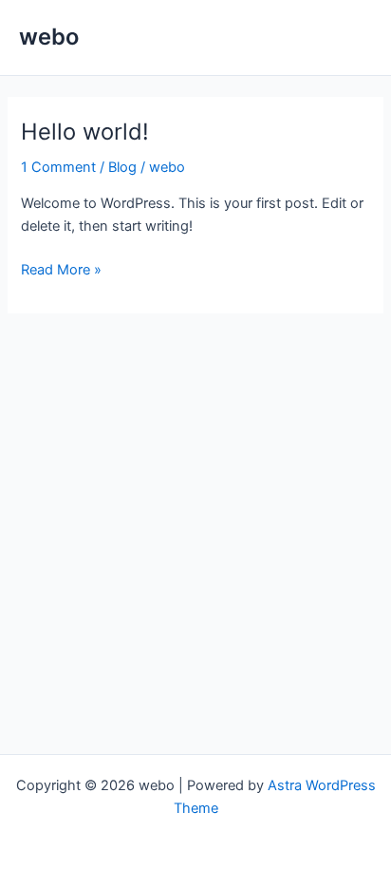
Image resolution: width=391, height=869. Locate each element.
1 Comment (58, 167)
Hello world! (85, 131)
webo (49, 36)
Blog (122, 167)
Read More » (61, 270)
